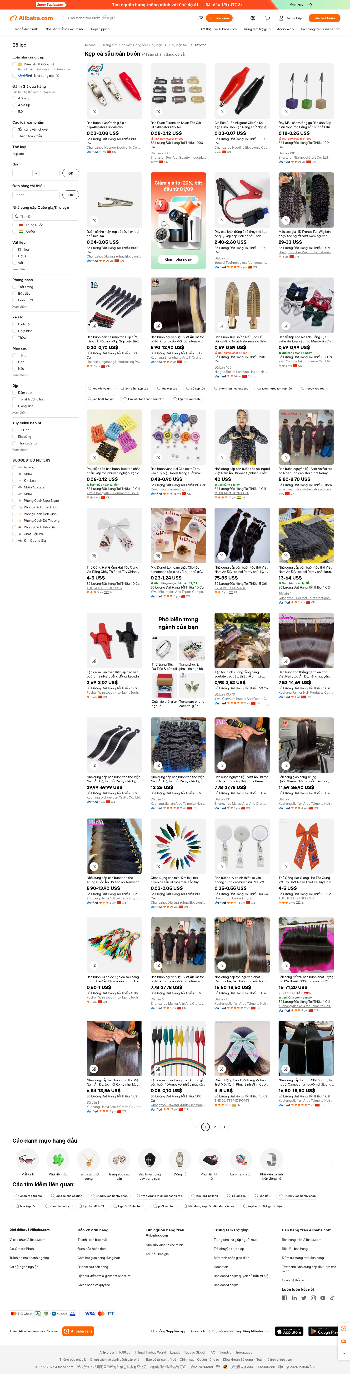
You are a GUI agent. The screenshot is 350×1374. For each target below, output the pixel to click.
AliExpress (107, 1352)
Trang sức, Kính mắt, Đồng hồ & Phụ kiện (132, 45)
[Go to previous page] (196, 1127)
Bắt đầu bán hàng (295, 1249)
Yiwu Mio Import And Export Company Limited (178, 592)
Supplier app (176, 1331)
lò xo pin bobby (60, 1206)
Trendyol (225, 1352)
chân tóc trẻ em (31, 1196)
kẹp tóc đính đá (93, 1206)
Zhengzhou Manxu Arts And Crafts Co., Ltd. (242, 803)
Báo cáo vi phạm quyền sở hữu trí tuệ (241, 1276)
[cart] (268, 19)
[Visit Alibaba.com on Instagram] (313, 1298)
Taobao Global (194, 1352)
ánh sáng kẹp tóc (136, 388)
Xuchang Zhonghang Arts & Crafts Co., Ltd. (178, 357)
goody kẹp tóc (315, 388)
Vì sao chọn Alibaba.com (27, 1240)
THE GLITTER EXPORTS (104, 588)
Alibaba (90, 45)
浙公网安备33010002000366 (252, 1367)
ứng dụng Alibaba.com (252, 1331)
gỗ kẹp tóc (239, 1196)
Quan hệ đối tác (293, 1280)
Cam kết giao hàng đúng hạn (99, 1258)
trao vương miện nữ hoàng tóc (161, 1196)
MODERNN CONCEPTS (232, 493)
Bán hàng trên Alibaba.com (301, 1240)
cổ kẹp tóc (198, 388)
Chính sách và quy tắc (94, 1285)
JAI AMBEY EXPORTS (230, 588)
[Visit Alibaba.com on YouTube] (323, 1298)
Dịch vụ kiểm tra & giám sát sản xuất (104, 1276)
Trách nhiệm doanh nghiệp (29, 1258)
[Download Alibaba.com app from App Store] (289, 1331)
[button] (201, 18)
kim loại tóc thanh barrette (146, 399)
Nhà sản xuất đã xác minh (164, 1245)
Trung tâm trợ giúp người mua (235, 1240)
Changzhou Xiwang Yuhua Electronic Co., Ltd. (114, 256)
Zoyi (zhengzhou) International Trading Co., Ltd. (306, 489)
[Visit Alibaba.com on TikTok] (332, 1298)
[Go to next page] (224, 1127)
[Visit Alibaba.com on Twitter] (304, 1298)
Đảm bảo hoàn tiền (92, 1249)
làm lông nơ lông (207, 1196)
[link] (344, 1329)
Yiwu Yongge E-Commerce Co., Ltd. (305, 361)
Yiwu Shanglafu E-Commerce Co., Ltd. (114, 493)
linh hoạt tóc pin (103, 399)
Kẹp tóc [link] (200, 45)
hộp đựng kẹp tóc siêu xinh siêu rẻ (211, 1206)
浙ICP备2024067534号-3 (296, 1367)
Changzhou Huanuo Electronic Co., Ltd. (114, 147)
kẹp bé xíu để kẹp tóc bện (265, 1206)
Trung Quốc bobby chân (112, 1196)
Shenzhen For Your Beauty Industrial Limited (178, 157)
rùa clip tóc (169, 388)
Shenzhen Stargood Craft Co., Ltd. (304, 157)
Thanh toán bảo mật (92, 1240)
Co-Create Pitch (22, 1249)
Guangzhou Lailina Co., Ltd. (170, 489)
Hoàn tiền (221, 1267)
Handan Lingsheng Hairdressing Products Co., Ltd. (114, 362)
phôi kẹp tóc (166, 1206)
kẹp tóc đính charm (131, 1206)
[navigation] (45, 586)
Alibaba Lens (29, 1331)
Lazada (175, 1352)
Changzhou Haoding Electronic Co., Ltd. (242, 147)
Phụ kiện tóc (178, 45)
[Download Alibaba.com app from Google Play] (324, 1331)
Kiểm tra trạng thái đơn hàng (303, 1258)
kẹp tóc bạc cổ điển (69, 1196)
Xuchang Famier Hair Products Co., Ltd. (306, 692)
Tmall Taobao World (151, 1352)
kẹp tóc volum (102, 388)
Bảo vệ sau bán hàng (93, 1267)
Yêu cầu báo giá (157, 1254)
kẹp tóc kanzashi (189, 399)
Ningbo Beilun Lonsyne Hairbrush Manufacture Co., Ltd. (242, 372)
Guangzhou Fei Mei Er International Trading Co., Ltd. (306, 252)
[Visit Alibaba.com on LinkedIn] (294, 1298)
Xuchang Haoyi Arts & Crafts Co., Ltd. (114, 898)
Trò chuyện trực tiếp (229, 1249)
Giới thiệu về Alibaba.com (30, 1230)
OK (70, 173)
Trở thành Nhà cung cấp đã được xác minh (309, 1269)
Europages (244, 1352)
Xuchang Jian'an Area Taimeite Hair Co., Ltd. (178, 803)
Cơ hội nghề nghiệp (24, 1267)
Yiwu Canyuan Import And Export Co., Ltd (242, 699)
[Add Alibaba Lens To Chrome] (78, 1331)
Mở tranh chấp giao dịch (231, 1258)
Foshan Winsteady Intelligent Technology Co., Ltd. (114, 692)
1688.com (126, 1352)
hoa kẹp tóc (28, 1206)
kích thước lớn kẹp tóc (277, 388)
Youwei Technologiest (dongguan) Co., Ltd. (242, 262)
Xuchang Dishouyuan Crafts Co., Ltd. (114, 797)
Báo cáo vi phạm (226, 1285)
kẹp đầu (265, 1196)
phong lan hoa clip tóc (233, 388)
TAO (212, 1352)
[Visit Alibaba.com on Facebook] (285, 1298)
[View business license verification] (218, 1366)
